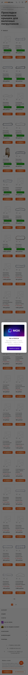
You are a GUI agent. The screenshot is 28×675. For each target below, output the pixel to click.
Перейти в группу (14, 348)
